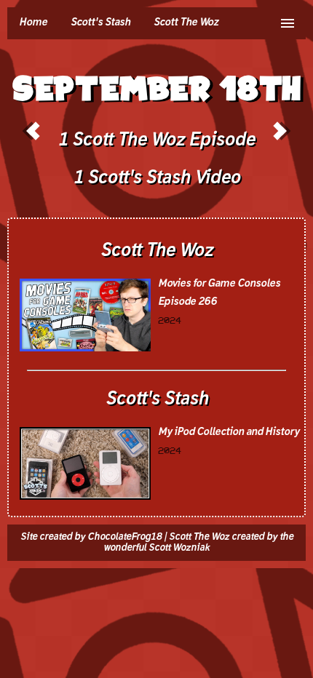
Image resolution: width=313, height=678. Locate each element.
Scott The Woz (186, 22)
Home (33, 22)
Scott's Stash (100, 22)
